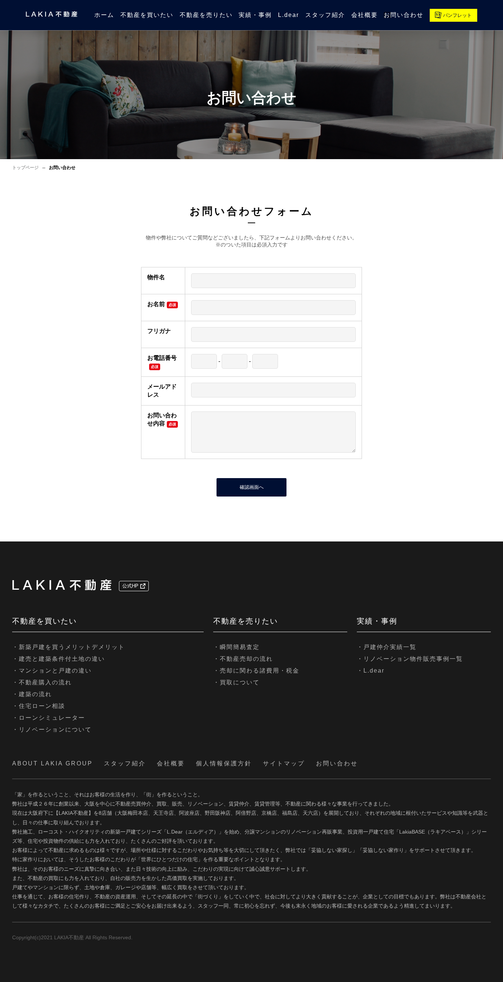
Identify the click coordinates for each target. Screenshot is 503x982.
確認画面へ (252, 487)
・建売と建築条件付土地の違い (58, 659)
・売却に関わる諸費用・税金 (256, 670)
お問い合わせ (403, 15)
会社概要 (364, 15)
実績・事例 (255, 15)
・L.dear (370, 670)
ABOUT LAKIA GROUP (52, 763)
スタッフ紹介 (325, 15)
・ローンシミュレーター (48, 718)
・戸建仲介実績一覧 (386, 647)
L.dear (288, 15)
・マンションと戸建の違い (52, 670)
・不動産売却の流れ (243, 659)
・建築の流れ (32, 694)
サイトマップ (284, 763)
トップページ (25, 167)
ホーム (104, 15)
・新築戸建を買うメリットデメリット (68, 647)
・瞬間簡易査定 (236, 647)
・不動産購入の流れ (42, 682)
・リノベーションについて (52, 729)
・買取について (236, 682)
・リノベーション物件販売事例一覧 (410, 659)
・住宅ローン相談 (38, 706)
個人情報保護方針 (224, 763)
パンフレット (457, 15)
